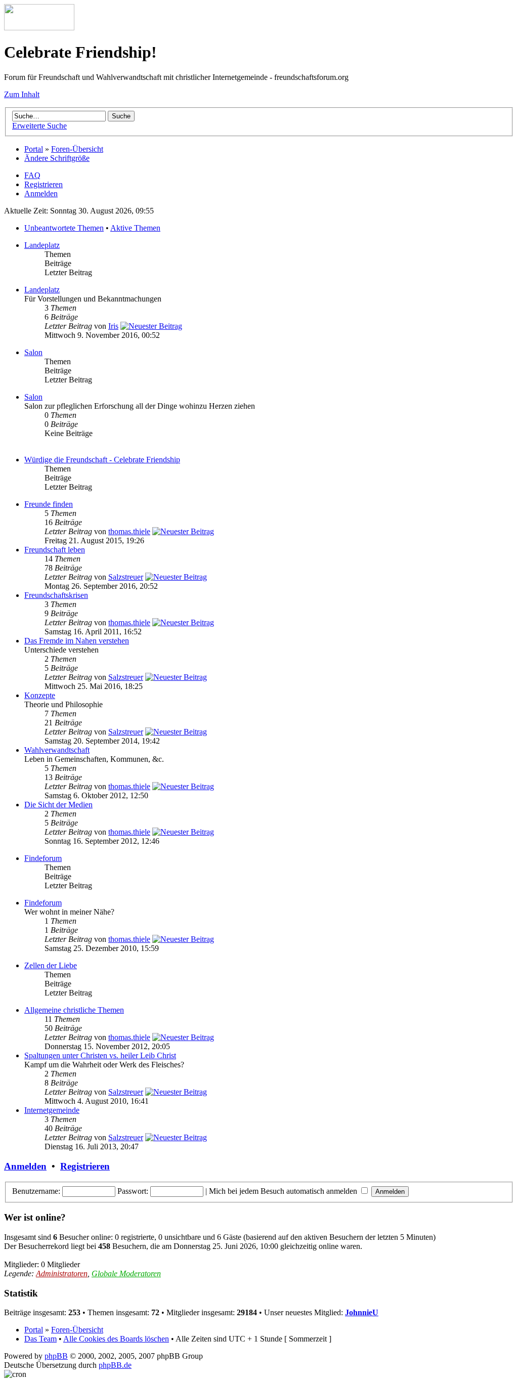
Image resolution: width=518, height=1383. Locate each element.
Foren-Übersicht (77, 149)
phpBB (56, 1356)
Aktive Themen (135, 228)
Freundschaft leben (54, 549)
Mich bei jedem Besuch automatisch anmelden (284, 1191)
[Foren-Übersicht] (39, 27)
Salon (33, 352)
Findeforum (43, 858)
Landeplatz (42, 245)
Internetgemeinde (51, 1110)
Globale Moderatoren (126, 1273)
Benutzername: (36, 1191)
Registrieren (43, 184)
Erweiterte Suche (39, 125)
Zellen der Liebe (50, 965)
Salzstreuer (125, 577)
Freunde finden (48, 504)
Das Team (40, 1338)
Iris (113, 326)
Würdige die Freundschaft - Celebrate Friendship (102, 459)
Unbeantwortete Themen (64, 228)
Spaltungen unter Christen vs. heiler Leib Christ (100, 1055)
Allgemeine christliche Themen (74, 1010)
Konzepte (39, 695)
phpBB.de (115, 1365)
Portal (33, 149)
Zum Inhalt (21, 94)
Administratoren (62, 1273)
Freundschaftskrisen (56, 595)
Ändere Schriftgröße (57, 158)
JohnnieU (361, 1312)
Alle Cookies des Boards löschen (116, 1338)
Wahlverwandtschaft (57, 750)
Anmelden (41, 193)
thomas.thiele (129, 531)
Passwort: (132, 1191)
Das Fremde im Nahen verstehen (76, 640)
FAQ (32, 175)
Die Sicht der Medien (58, 804)
